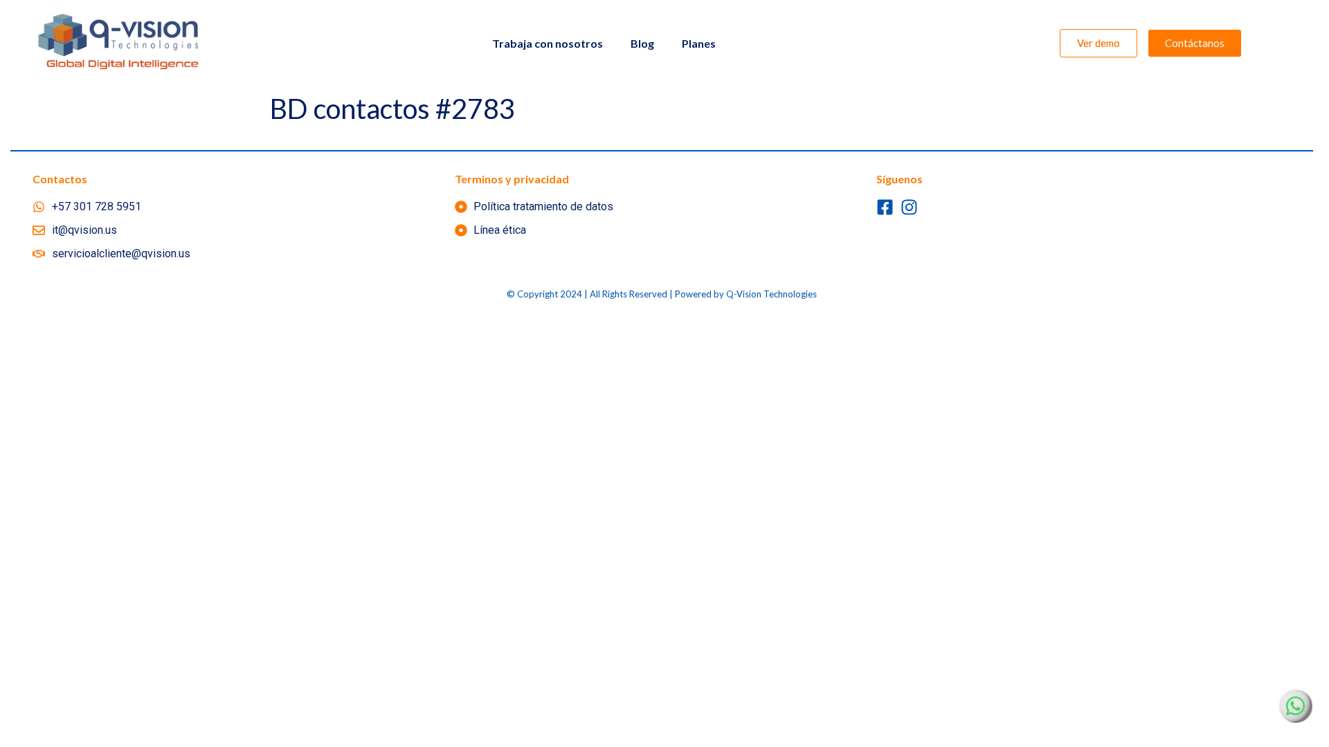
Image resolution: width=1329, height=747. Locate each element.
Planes (699, 43)
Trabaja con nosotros (547, 43)
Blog (642, 43)
